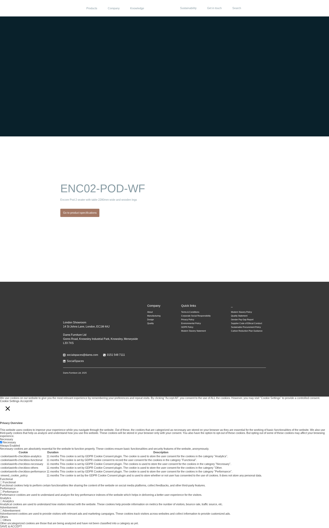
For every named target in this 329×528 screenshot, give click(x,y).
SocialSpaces (75, 361)
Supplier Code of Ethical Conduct (246, 323)
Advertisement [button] (8, 507)
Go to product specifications (80, 212)
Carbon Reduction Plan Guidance (247, 331)
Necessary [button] (6, 439)
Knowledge (137, 8)
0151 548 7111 (116, 354)
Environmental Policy (191, 323)
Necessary (9, 442)
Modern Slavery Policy (241, 312)
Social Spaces (164, 8)
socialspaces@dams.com (82, 354)
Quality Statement (239, 316)
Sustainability (188, 8)
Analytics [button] (5, 498)
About (150, 312)
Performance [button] (8, 488)
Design (150, 319)
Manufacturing (154, 316)
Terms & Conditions (190, 312)
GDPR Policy (187, 327)
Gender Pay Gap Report (242, 319)
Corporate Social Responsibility (196, 316)
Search (236, 8)
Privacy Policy (187, 319)
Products (91, 8)
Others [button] (4, 516)
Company (114, 8)
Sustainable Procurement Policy (246, 327)
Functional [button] (6, 479)
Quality (150, 323)
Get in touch (214, 8)
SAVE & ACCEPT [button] (11, 526)
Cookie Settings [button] (9, 401)
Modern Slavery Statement (193, 331)
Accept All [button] (26, 401)
